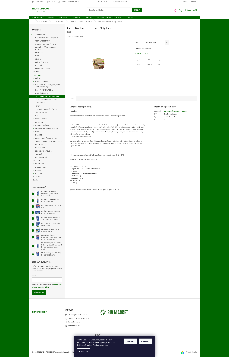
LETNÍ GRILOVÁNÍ (39, 34)
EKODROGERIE (40, 167)
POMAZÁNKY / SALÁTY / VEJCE (46, 109)
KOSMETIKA (39, 164)
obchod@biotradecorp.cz (77, 315)
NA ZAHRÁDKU (40, 148)
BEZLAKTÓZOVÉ (41, 112)
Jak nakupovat (102, 2)
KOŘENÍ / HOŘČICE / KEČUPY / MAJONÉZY (45, 48)
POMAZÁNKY (39, 52)
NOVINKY (36, 72)
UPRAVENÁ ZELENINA (42, 69)
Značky (35, 180)
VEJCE (37, 116)
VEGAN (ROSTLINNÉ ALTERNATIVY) (47, 128)
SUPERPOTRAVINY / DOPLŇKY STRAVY (48, 141)
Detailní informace (141, 53)
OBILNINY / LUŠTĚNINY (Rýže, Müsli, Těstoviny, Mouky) (47, 86)
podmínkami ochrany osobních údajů (47, 286)
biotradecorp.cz (74, 322)
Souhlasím (145, 341)
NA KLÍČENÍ (39, 144)
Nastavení (83, 351)
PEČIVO (38, 78)
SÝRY (38, 106)
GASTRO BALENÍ (41, 157)
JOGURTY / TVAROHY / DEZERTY (47, 96)
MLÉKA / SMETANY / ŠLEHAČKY (46, 99)
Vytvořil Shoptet (191, 352)
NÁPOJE (38, 56)
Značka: (75, 36)
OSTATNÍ (38, 65)
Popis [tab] (72, 98)
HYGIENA (38, 170)
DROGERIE (36, 160)
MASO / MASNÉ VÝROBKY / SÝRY (46, 38)
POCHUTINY (39, 122)
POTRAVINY (37, 75)
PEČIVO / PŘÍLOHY (41, 62)
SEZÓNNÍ (38, 154)
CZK (184, 2)
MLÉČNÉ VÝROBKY (41, 93)
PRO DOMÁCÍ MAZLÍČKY (43, 151)
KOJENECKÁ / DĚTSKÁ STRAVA (46, 138)
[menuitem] (37, 17)
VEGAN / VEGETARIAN (42, 41)
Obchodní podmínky (120, 2)
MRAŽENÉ (38, 135)
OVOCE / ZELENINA (41, 81)
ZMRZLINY (36, 177)
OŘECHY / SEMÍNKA (42, 125)
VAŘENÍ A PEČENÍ (41, 119)
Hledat (137, 10)
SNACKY (38, 59)
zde (105, 345)
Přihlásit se (39, 292)
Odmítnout (130, 341)
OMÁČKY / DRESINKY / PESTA (45, 44)
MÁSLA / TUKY (41, 103)
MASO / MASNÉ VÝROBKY (44, 90)
